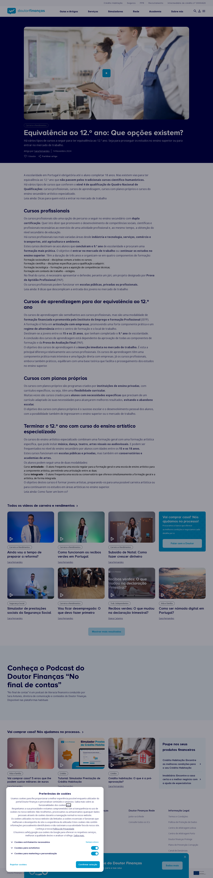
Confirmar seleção (87, 864)
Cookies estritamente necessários (32, 842)
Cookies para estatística (26, 848)
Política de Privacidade (63, 828)
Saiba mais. (79, 835)
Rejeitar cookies (18, 864)
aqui (68, 805)
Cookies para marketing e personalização (35, 853)
